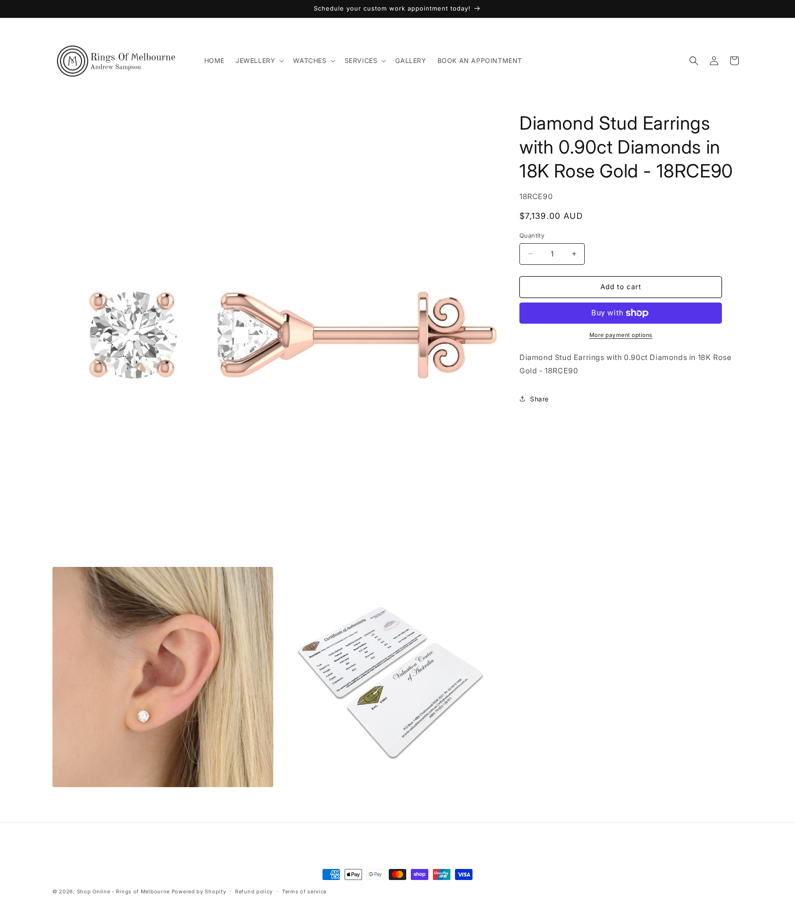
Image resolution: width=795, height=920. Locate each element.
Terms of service (304, 891)
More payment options (620, 334)
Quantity (531, 235)
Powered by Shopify (199, 891)
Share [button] (539, 399)
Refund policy (254, 891)
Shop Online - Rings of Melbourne (124, 891)
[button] (259, 60)
